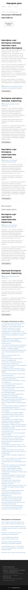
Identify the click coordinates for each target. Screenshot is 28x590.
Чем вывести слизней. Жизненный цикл (13, 505)
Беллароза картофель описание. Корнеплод (11, 99)
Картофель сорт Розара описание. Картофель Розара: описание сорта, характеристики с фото (11, 481)
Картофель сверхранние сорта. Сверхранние (14, 465)
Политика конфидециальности (11, 572)
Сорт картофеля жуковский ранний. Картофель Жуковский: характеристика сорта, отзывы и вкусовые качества (13, 502)
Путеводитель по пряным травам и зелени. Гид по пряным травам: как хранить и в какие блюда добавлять (13, 528)
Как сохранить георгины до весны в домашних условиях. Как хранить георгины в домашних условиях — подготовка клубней (13, 346)
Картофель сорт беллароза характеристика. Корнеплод (8, 153)
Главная (3, 6)
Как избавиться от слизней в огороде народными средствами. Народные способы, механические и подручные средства (12, 421)
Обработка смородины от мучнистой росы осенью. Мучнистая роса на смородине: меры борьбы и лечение (13, 476)
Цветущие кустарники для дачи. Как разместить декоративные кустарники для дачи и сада (13, 402)
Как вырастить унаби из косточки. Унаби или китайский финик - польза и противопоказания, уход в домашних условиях (13, 426)
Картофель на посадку (8, 24)
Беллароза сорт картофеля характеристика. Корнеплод (8, 218)
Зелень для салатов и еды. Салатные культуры (13, 552)
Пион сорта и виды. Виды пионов (11, 466)
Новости (9, 6)
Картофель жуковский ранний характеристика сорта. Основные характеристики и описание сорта (13, 351)
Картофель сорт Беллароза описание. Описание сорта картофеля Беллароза (11, 44)
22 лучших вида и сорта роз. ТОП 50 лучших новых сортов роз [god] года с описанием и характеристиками (12, 548)
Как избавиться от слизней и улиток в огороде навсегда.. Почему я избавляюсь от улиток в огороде (14, 335)
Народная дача (14, 3)
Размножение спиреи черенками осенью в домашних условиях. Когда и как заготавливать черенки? (13, 370)
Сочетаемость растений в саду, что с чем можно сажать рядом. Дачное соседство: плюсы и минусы (13, 446)
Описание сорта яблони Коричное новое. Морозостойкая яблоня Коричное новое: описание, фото (12, 441)
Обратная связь (7, 577)
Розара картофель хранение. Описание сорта (14, 485)
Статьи (15, 6)
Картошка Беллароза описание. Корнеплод (11, 271)
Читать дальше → (6, 91)
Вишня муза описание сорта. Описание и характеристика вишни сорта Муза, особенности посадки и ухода (14, 451)
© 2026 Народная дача (9, 567)
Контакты (5, 570)
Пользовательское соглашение (17, 570)
